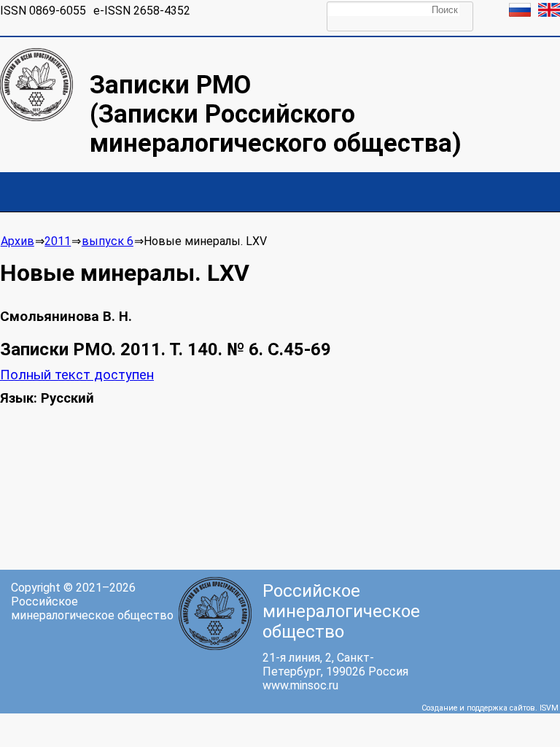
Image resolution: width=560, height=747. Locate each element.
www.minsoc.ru (300, 685)
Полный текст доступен (77, 375)
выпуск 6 (107, 241)
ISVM (549, 708)
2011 (57, 241)
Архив (17, 241)
